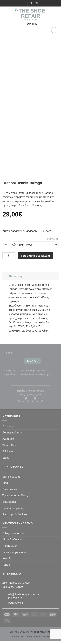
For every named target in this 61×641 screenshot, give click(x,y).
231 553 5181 (16, 598)
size (4, 244)
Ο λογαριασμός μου (13, 533)
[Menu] (4, 14)
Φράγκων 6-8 (15, 602)
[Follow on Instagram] (30, 398)
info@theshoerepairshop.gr (23, 594)
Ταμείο (6, 564)
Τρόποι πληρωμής (13, 508)
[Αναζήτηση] (43, 3)
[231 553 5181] (23, 3)
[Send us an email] (39, 398)
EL (31, 3)
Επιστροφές (9, 501)
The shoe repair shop (40, 631)
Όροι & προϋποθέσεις (15, 495)
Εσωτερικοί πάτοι (12, 432)
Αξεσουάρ (8, 439)
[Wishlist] (48, 3)
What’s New (9, 445)
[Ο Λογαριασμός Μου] (51, 13)
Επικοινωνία (9, 489)
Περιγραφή (16, 276)
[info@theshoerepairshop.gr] (18, 3)
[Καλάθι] (57, 13)
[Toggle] (5, 276)
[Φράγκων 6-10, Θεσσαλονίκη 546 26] (13, 3)
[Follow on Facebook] (22, 398)
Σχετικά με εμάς (11, 476)
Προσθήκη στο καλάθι (35, 255)
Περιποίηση (9, 426)
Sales (5, 457)
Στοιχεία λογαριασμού (14, 552)
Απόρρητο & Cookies (14, 514)
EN (36, 3)
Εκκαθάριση (53, 239)
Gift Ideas (7, 451)
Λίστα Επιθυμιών (12, 539)
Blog (5, 483)
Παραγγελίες (9, 545)
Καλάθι (6, 558)
